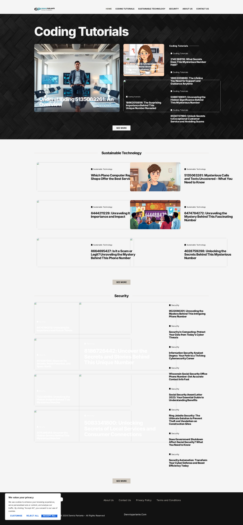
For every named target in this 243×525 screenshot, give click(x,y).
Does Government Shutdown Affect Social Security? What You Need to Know (186, 442)
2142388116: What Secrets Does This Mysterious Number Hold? (188, 62)
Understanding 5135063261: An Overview (76, 102)
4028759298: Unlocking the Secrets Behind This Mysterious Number (207, 254)
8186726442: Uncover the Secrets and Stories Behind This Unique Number (116, 356)
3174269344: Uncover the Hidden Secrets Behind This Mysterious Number (53, 435)
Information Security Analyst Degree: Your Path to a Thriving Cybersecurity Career (187, 355)
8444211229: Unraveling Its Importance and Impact (111, 215)
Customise (16, 516)
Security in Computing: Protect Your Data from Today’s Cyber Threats (187, 334)
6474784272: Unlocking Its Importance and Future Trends (54, 329)
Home (109, 9)
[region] (33, 506)
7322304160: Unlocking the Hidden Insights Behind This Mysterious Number (53, 399)
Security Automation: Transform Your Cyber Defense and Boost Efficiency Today (188, 463)
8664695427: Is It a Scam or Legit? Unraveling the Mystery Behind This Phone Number (113, 254)
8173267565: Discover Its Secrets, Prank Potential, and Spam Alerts (54, 363)
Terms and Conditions (169, 500)
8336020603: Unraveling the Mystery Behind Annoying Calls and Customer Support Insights (143, 68)
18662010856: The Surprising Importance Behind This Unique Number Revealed (143, 105)
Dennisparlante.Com (135, 514)
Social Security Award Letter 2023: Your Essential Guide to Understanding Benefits (186, 397)
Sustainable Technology (151, 9)
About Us (188, 9)
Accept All (49, 516)
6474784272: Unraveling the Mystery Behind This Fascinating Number (208, 216)
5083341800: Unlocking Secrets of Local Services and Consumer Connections (119, 428)
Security (174, 9)
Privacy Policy (143, 500)
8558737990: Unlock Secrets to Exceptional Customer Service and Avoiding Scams (187, 118)
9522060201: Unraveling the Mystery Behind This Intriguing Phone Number (187, 313)
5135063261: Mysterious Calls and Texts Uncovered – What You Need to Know (208, 178)
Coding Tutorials (124, 9)
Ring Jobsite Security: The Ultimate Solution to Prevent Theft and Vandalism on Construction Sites (185, 419)
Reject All (32, 516)
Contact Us (202, 9)
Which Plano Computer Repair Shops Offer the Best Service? (113, 177)
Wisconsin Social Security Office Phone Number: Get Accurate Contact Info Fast (188, 376)
